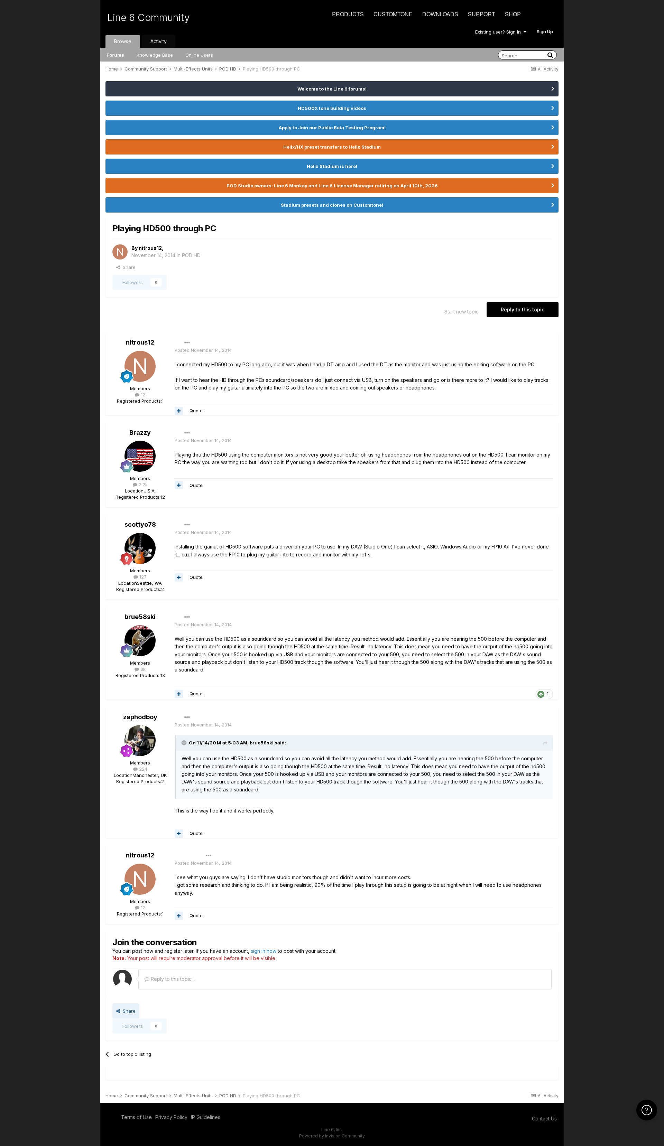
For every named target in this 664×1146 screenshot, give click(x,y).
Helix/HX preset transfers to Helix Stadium (332, 147)
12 (142, 394)
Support (481, 14)
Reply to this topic (522, 309)
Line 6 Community (148, 18)
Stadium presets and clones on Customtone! (332, 205)
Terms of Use (136, 1117)
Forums (115, 55)
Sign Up (545, 31)
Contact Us (544, 1118)
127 (142, 577)
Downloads (440, 14)
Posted (203, 350)
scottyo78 (140, 524)
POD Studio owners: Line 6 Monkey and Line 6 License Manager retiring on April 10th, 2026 (332, 185)
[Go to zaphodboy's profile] (140, 740)
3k (142, 669)
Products (348, 14)
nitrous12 (150, 248)
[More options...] (187, 343)
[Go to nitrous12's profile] (120, 252)
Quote (196, 410)
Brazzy (140, 432)
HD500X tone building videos (332, 108)
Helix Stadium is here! (332, 166)
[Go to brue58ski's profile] (140, 640)
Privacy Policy (171, 1117)
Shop (513, 14)
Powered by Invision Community (332, 1135)
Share (128, 267)
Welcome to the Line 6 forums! (332, 89)
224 (142, 769)
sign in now (263, 951)
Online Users (199, 55)
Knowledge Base (155, 55)
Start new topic (461, 311)
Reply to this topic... (172, 979)
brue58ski (140, 616)
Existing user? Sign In (499, 32)
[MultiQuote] (179, 411)
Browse (122, 41)
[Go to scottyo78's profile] (140, 548)
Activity (158, 41)
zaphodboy (140, 717)
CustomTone (393, 14)
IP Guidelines (205, 1117)
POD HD (191, 255)
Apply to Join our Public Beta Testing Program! (332, 127)
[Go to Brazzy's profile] (140, 456)
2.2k (142, 484)
